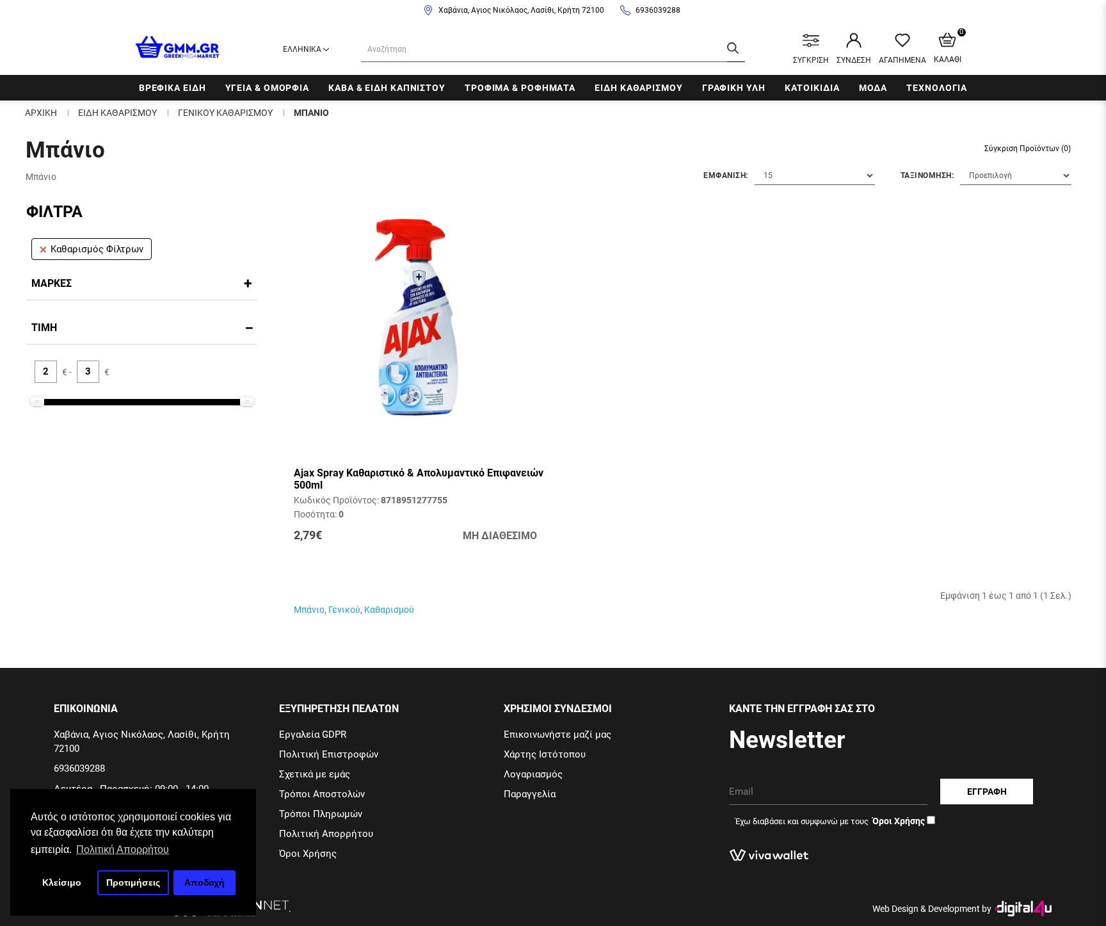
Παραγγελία (530, 794)
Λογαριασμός (533, 774)
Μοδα (873, 88)
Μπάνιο (309, 610)
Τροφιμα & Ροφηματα (520, 88)
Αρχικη (41, 113)
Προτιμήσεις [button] (133, 882)
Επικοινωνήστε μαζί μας (557, 734)
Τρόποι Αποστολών (322, 794)
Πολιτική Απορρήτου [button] (122, 849)
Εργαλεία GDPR (312, 734)
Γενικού (344, 610)
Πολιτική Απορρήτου (326, 834)
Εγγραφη (987, 791)
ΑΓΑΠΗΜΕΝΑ (902, 60)
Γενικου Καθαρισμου (225, 113)
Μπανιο (311, 113)
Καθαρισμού (389, 610)
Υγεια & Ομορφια (267, 88)
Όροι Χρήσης (308, 853)
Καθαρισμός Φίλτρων (97, 249)
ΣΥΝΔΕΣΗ (854, 60)
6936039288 (658, 10)
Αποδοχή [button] (204, 882)
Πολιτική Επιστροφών (328, 754)
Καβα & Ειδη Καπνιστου (386, 88)
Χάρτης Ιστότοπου (545, 754)
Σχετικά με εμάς (314, 774)
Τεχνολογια (936, 88)
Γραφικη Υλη (733, 88)
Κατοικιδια (812, 88)
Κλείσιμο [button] (61, 882)
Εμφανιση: (725, 175)
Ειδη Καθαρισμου (639, 88)
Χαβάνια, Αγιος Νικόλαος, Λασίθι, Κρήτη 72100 (521, 10)
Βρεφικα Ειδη (172, 88)
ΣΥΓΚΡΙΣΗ (811, 60)
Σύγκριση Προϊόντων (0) (1027, 148)
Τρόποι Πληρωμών (320, 814)
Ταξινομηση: (927, 175)
